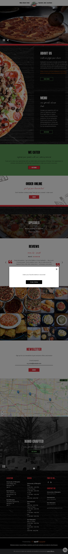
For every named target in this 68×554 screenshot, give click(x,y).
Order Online (34, 282)
